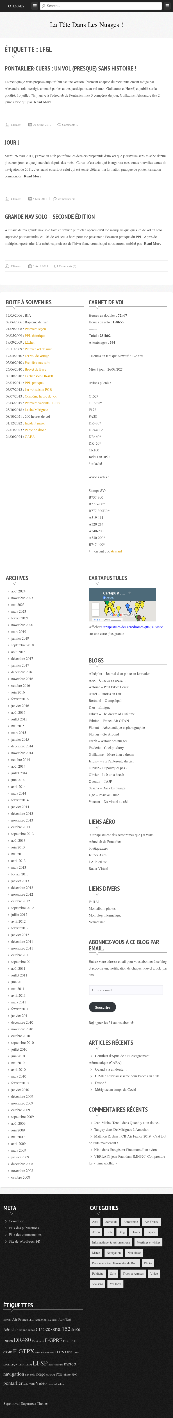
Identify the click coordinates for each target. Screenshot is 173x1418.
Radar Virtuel (98, 868)
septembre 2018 (22, 645)
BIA (109, 1232)
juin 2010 (18, 1056)
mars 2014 (18, 793)
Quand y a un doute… (111, 1069)
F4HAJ (94, 901)
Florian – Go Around (104, 734)
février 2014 (20, 799)
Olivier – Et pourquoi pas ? (108, 767)
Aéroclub (111, 1221)
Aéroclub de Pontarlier (105, 841)
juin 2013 (18, 847)
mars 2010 (18, 1076)
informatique (47, 1352)
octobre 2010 (20, 1035)
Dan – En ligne (99, 707)
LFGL (6, 1364)
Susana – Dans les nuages (107, 788)
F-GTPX (23, 1351)
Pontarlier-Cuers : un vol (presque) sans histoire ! (70, 68)
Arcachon (41, 1320)
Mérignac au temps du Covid (115, 1089)
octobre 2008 (20, 1177)
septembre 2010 (22, 1042)
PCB (59, 1374)
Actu (95, 1221)
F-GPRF (53, 1339)
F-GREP (68, 1341)
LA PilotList (98, 861)
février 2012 (20, 927)
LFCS (59, 1351)
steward (116, 551)
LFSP (40, 1362)
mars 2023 (18, 611)
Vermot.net (97, 921)
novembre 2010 (22, 1029)
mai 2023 (18, 604)
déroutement (38, 1341)
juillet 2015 (19, 719)
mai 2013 (18, 853)
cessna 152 (58, 1328)
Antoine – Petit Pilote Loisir (108, 687)
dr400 (75, 1329)
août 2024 (18, 591)
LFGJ (76, 1352)
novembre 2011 (22, 948)
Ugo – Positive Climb (104, 794)
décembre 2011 (22, 941)
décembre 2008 (22, 1163)
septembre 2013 (22, 833)
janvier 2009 (20, 1157)
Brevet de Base (35, 369)
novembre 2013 (22, 820)
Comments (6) (67, 266)
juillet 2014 (19, 773)
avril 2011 (18, 995)
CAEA (30, 436)
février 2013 (20, 874)
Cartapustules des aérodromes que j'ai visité (132, 626)
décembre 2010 (22, 1022)
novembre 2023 (22, 597)
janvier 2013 (20, 880)
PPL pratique (34, 382)
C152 (40, 1329)
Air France (151, 1221)
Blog (122, 1232)
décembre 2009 (22, 1096)
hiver (37, 1352)
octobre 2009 (20, 1109)
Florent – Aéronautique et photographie (117, 727)
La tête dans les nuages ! (86, 24)
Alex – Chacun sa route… (107, 680)
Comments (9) (66, 199)
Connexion (16, 1221)
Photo (148, 1263)
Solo (113, 1273)
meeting (59, 1364)
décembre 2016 (22, 671)
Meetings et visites (148, 1242)
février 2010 (20, 1082)
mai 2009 (18, 1136)
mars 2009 (18, 1150)
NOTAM (50, 1374)
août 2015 (18, 712)
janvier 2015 (20, 739)
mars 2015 (18, 732)
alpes (31, 1319)
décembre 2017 (22, 658)
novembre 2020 (22, 624)
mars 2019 (18, 631)
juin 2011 (18, 981)
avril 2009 (18, 1143)
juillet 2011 (19, 975)
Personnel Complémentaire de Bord (114, 1263)
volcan (61, 1383)
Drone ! (100, 1082)
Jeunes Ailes (98, 855)
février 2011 (20, 1008)
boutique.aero (98, 848)
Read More (42, 101)
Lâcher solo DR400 (39, 375)
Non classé (134, 1252)
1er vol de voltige (37, 355)
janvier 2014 (20, 806)
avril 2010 (18, 1069)
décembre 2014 (22, 746)
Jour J (12, 142)
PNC (74, 1374)
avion (52, 1319)
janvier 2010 (20, 1089)
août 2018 (18, 651)
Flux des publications (24, 1227)
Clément (16, 125)
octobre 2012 (20, 901)
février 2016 (20, 698)
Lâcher (30, 342)
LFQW (14, 1364)
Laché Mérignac (36, 409)
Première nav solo (37, 362)
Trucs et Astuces (133, 1273)
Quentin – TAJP (100, 781)
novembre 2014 (22, 752)
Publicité (97, 1273)
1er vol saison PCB (38, 389)
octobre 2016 (20, 685)
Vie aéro (97, 1284)
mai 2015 (18, 725)
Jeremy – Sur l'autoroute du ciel (111, 761)
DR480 (22, 1339)
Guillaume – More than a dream (111, 754)
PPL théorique (35, 335)
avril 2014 (18, 786)
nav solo (30, 1374)
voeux (50, 1383)
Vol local (115, 1284)
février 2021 (20, 618)
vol (55, 1383)
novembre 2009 (22, 1103)
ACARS (7, 1319)
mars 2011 (18, 1002)
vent (32, 1383)
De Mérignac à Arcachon (131, 1129)
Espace (151, 1232)
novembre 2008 (22, 1170)
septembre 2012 (22, 907)
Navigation (114, 1252)
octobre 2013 (20, 826)
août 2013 (18, 840)
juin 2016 (18, 692)
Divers (136, 1232)
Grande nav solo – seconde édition (50, 216)
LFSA (21, 1364)
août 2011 (18, 968)
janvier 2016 (20, 705)
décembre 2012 (22, 887)
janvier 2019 (20, 638)
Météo (96, 1252)
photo (67, 1374)
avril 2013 (18, 860)
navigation (13, 1373)
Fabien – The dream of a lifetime (112, 713)
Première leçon (35, 328)
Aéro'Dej (64, 1319)
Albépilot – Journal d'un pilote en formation (119, 673)
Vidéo (154, 1273)
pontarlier (13, 1383)
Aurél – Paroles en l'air (105, 693)
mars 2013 (18, 867)
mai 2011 (18, 988)
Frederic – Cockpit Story (106, 747)
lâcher (51, 1364)
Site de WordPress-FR (24, 1241)
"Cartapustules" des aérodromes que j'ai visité (121, 834)
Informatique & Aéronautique (111, 1242)
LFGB (69, 1352)
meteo (70, 1363)
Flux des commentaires (25, 1234)
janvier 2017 (20, 665)
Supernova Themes (34, 1403)
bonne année (27, 1330)
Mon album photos (102, 908)
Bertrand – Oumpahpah (105, 700)
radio (25, 1383)
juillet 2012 (19, 914)
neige (40, 1374)
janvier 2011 (20, 1015)
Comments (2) (70, 125)
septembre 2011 (22, 961)
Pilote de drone (35, 429)
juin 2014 (18, 779)
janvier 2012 (20, 934)
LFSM (28, 1364)
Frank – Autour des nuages (108, 740)
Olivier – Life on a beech (106, 774)
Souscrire (102, 1007)
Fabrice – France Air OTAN (109, 720)
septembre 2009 (22, 1116)
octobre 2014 (20, 759)
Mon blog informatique (105, 915)
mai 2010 (18, 1062)
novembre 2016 (22, 678)
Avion (96, 1232)
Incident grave (35, 423)
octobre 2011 (20, 954)
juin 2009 (18, 1130)
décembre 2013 (22, 813)
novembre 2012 (22, 894)
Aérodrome (130, 1221)
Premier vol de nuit (38, 349)
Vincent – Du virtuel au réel (108, 801)
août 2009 (18, 1123)
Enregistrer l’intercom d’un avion (133, 1149)
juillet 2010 (19, 1049)
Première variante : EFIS (42, 402)
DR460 (8, 1340)
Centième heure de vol (41, 396)
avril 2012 (18, 921)
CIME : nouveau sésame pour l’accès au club (127, 1075)
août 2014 (18, 766)
